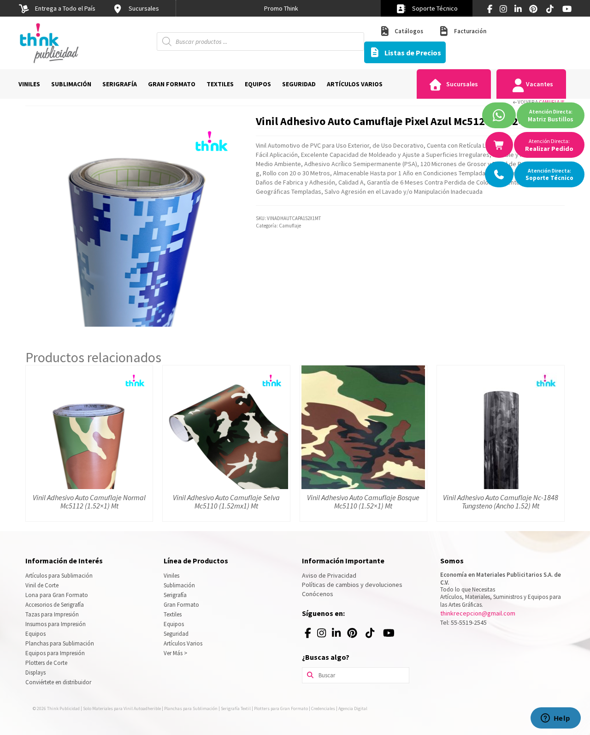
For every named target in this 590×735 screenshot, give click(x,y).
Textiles (173, 614)
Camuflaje (552, 102)
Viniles (171, 576)
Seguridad (176, 634)
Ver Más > (175, 653)
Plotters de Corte (46, 663)
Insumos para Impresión (55, 624)
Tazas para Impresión (52, 614)
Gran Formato (181, 605)
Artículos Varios (183, 643)
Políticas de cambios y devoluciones (352, 584)
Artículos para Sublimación (59, 576)
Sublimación (179, 585)
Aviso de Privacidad (329, 575)
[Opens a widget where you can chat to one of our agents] (555, 718)
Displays (35, 672)
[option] (281, 8)
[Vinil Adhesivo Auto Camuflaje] (133, 220)
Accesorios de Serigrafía (54, 605)
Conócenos (317, 594)
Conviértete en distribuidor (58, 682)
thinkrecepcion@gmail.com (477, 613)
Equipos (35, 634)
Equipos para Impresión (55, 653)
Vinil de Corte (42, 585)
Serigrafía (175, 595)
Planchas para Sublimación (59, 643)
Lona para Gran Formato (56, 595)
